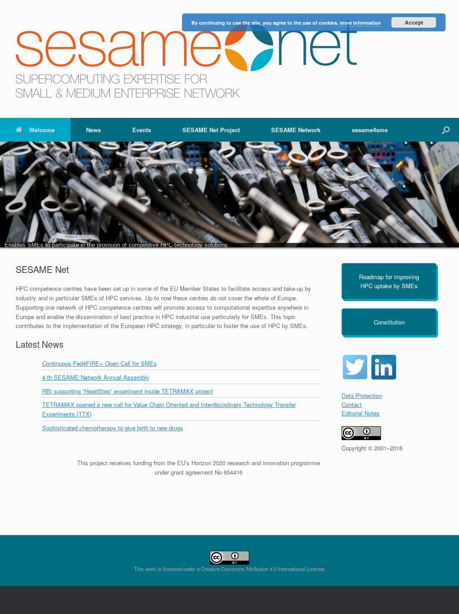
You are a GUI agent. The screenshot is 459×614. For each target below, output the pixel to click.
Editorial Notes (361, 413)
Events (141, 129)
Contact (352, 404)
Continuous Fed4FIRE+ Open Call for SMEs (99, 363)
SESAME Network (295, 129)
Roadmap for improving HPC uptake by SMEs (389, 281)
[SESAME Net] (186, 59)
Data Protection (362, 395)
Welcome (42, 129)
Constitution (389, 322)
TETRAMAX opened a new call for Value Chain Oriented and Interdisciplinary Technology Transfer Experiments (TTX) (169, 409)
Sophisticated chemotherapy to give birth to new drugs (112, 428)
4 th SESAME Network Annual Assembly (95, 377)
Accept (414, 22)
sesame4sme (370, 129)
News (93, 129)
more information (360, 22)
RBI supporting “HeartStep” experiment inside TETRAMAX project (127, 391)
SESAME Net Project (211, 129)
